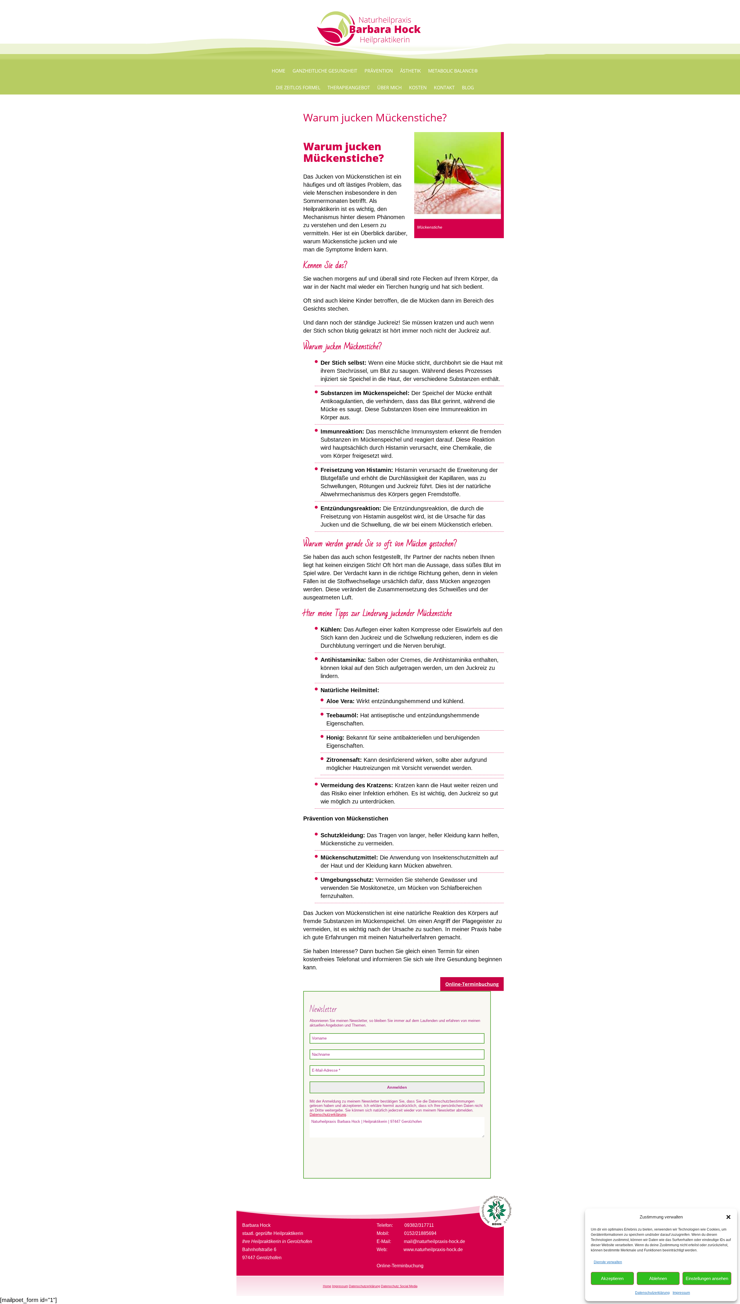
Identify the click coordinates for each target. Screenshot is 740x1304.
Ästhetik (410, 71)
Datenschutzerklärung (652, 1293)
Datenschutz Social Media (399, 1286)
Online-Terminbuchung (400, 1265)
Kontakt (444, 87)
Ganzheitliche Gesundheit (325, 71)
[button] (728, 1217)
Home (278, 71)
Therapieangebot (349, 87)
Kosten (418, 87)
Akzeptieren (612, 1278)
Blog (468, 87)
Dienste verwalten (608, 1262)
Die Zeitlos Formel (298, 87)
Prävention (379, 71)
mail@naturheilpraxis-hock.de (434, 1241)
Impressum (681, 1293)
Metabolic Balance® (453, 71)
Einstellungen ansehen (707, 1278)
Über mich (389, 87)
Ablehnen (658, 1278)
